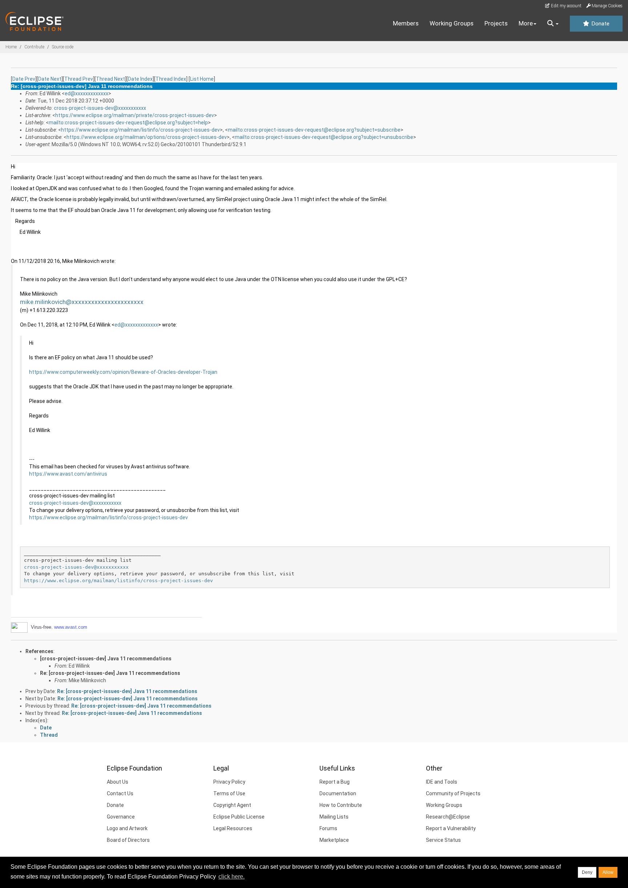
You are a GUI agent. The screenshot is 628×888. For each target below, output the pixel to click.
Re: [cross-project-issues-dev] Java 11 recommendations (110, 673)
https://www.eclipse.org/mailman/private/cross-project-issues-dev (134, 115)
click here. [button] (231, 876)
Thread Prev (78, 79)
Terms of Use (229, 793)
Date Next (49, 79)
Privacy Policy (229, 782)
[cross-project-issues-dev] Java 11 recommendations (106, 658)
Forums (328, 828)
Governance (121, 817)
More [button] (526, 23)
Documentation (337, 793)
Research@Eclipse (448, 817)
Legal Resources (232, 828)
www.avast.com (70, 627)
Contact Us (120, 793)
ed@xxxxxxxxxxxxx (86, 93)
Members (406, 23)
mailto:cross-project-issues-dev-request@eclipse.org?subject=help (128, 122)
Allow (608, 872)
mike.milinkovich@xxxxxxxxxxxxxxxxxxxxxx (82, 301)
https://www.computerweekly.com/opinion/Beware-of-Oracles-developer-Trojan (123, 372)
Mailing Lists (334, 817)
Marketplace (334, 840)
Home (11, 46)
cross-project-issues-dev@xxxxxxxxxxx (100, 108)
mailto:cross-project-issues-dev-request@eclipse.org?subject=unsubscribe (324, 137)
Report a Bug (334, 782)
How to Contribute (340, 805)
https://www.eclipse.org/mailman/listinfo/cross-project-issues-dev (140, 130)
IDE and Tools (441, 782)
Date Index (140, 79)
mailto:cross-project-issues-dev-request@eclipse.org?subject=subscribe (314, 130)
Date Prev (23, 79)
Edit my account (565, 5)
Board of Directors (128, 840)
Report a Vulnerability (451, 828)
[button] (553, 24)
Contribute (34, 46)
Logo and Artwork (127, 828)
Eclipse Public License (239, 817)
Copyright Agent (232, 805)
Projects (496, 23)
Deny (587, 872)
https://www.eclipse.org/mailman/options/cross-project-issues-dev (147, 137)
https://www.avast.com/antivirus (68, 474)
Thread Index (171, 79)
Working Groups (452, 23)
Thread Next (110, 79)
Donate (599, 23)
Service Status (443, 840)
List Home (202, 79)
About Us (117, 782)
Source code (62, 46)
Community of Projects (453, 793)
